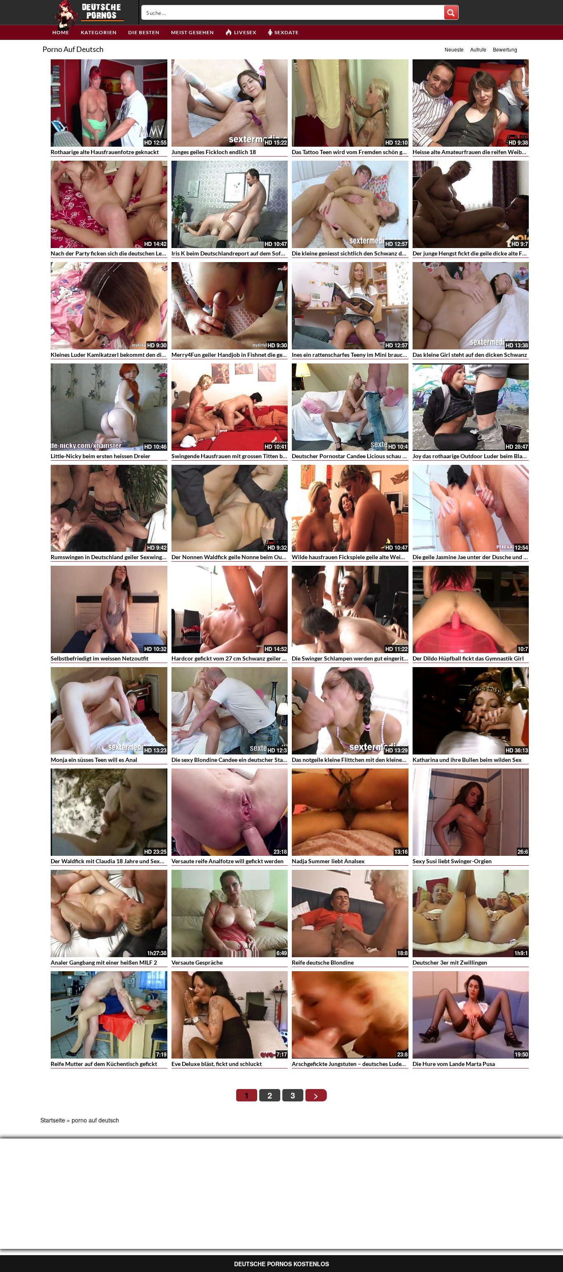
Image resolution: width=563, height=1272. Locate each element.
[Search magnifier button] (451, 12)
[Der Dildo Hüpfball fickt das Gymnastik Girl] (471, 609)
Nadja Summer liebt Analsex (328, 860)
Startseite (52, 1120)
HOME (60, 32)
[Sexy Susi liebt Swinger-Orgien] (471, 812)
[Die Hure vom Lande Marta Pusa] (471, 1015)
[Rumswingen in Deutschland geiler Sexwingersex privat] (109, 508)
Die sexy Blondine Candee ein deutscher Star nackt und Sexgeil (251, 759)
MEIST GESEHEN (192, 32)
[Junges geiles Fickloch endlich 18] (229, 103)
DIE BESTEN (144, 32)
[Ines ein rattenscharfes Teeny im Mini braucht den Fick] (350, 305)
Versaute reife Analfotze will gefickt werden (227, 860)
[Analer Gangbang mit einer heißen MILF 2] (109, 913)
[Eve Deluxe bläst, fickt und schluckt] (229, 1015)
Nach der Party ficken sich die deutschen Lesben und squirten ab (133, 253)
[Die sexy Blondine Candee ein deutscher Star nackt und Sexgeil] (229, 710)
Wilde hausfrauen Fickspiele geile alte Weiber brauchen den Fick (375, 556)
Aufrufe (478, 49)
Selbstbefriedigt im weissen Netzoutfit (99, 658)
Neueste (454, 49)
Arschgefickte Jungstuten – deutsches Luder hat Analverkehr (369, 1063)
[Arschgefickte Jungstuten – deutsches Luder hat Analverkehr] (350, 1015)
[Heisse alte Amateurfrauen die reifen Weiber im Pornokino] (471, 103)
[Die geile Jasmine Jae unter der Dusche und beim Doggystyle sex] (471, 508)
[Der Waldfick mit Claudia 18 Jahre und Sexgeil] (109, 812)
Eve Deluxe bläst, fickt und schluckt (216, 1063)
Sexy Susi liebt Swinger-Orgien (452, 860)
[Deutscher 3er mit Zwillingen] (471, 913)
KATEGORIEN (99, 32)
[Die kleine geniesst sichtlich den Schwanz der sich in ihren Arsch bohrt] (350, 204)
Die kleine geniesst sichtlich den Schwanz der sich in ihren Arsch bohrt (382, 253)
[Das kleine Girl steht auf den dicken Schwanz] (471, 305)
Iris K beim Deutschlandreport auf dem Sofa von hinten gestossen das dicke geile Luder (281, 253)
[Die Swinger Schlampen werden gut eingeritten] (350, 609)
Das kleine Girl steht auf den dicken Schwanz (470, 354)
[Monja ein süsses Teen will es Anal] (109, 710)
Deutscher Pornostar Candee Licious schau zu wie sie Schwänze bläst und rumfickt (397, 455)
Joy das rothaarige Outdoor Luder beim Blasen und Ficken (487, 455)
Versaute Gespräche (197, 962)
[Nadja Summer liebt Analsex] (350, 812)
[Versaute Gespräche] (229, 913)
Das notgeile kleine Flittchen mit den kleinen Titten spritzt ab (369, 759)
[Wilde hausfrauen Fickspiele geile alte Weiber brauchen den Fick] (350, 508)
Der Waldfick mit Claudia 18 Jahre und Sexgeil (110, 860)
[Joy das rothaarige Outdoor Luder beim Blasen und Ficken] (471, 407)
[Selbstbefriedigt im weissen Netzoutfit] (109, 609)
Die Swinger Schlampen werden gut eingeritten (352, 658)
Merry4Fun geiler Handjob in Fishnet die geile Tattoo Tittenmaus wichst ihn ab (271, 354)
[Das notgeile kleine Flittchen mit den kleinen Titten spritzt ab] (350, 710)
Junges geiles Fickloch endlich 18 (213, 151)
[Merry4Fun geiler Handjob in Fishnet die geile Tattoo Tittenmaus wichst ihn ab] (229, 305)
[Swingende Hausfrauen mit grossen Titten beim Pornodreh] (229, 407)
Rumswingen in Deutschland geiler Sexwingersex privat (121, 556)
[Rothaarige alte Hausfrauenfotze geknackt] (109, 103)
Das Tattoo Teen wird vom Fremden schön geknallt (356, 151)
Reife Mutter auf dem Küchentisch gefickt (104, 1063)
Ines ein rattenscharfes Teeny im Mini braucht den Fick (361, 354)
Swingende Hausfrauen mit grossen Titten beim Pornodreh (246, 455)
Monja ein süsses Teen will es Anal (94, 759)
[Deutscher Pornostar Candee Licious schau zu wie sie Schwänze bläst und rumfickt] (350, 407)
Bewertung (505, 49)
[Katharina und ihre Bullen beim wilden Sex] (471, 710)
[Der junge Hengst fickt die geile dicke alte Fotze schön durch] (471, 204)
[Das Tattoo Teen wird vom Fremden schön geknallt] (350, 103)
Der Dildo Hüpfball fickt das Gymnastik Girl (468, 658)
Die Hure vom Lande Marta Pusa (454, 1063)
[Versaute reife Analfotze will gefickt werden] (229, 812)
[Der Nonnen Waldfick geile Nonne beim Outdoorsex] (229, 508)
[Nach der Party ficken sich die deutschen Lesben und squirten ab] (109, 204)
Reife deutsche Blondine (323, 962)
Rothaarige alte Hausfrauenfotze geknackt (105, 151)
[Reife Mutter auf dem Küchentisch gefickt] (109, 1015)
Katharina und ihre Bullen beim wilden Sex (467, 759)
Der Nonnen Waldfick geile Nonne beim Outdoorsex (238, 556)
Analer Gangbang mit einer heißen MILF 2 (104, 962)
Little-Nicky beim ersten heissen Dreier (100, 455)
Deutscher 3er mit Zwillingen (450, 962)
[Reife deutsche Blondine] (350, 913)
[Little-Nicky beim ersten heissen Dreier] (109, 407)
